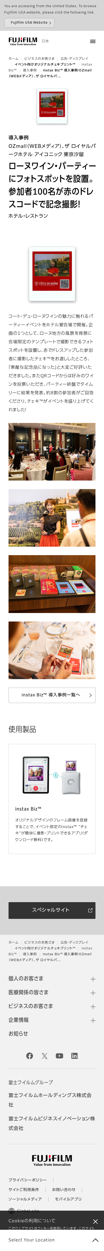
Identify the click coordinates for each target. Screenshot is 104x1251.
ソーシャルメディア (25, 1199)
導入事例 (30, 70)
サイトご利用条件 (24, 1190)
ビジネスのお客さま (40, 59)
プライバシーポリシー (28, 1180)
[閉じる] (95, 1221)
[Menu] (93, 41)
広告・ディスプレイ (75, 59)
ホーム (13, 59)
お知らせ (18, 1034)
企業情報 (19, 1020)
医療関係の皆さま (29, 992)
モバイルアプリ (68, 1199)
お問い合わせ (64, 1190)
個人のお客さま (26, 979)
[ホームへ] (23, 41)
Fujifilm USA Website (29, 22)
